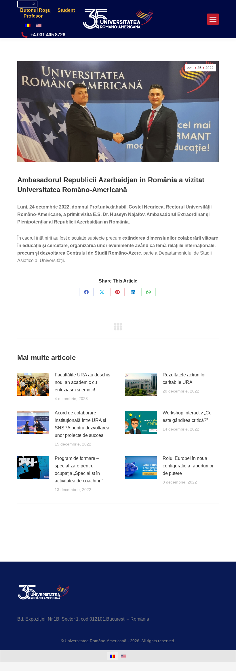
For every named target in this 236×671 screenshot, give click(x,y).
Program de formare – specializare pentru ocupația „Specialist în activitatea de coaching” (79, 469)
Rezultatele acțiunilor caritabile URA (184, 378)
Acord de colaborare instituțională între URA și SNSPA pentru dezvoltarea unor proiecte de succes (82, 424)
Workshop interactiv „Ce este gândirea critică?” (187, 416)
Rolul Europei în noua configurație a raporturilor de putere (188, 466)
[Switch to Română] (27, 25)
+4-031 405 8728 (48, 34)
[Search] (33, 3)
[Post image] (33, 384)
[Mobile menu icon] (213, 19)
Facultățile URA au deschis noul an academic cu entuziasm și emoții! (82, 382)
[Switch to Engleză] (38, 25)
